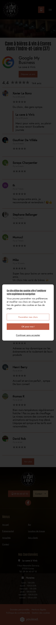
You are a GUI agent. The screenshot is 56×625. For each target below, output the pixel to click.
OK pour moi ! (28, 326)
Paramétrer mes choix (28, 317)
